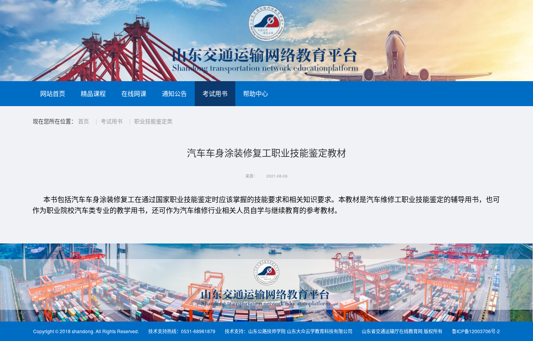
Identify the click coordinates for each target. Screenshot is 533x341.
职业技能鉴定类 (153, 121)
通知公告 (174, 93)
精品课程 (93, 93)
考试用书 (215, 93)
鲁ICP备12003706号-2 (476, 331)
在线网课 (133, 93)
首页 (83, 121)
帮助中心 (255, 93)
